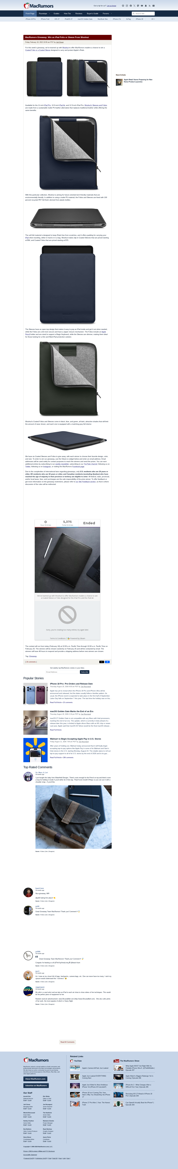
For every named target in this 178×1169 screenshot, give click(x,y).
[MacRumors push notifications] (146, 5)
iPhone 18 (139, 19)
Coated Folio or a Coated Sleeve (37, 50)
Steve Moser (27, 1137)
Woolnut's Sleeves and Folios (96, 105)
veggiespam (40, 987)
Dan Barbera (27, 1129)
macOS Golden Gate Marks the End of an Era (71, 711)
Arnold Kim (27, 1096)
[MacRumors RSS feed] (149, 5)
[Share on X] (101, 662)
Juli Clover (60, 42)
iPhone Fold (45, 19)
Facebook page (78, 466)
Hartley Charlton (28, 1121)
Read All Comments (67, 1042)
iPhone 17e (117, 19)
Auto (60, 1158)
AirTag (128, 19)
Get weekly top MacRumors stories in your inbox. (67, 668)
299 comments (68, 757)
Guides (56, 13)
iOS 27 (57, 19)
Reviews (78, 13)
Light (64, 1158)
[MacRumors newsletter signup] (153, 5)
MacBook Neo (103, 19)
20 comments (68, 702)
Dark (68, 1158)
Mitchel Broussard (29, 1112)
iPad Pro (47, 105)
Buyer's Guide (92, 13)
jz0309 (37, 952)
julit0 (37, 906)
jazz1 (37, 971)
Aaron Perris (47, 1137)
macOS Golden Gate (85, 19)
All (153, 19)
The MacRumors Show (129, 1061)
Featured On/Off (29, 1158)
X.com (29, 1100)
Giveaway (33, 656)
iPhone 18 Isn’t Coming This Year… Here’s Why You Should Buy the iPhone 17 (96, 1095)
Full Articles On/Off (41, 1158)
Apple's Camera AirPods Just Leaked (95, 1068)
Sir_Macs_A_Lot (41, 772)
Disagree (51, 851)
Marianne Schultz (48, 1121)
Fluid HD (54, 1158)
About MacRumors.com (35, 1079)
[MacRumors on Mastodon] (138, 5)
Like (46, 851)
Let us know (111, 6)
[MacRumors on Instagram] (127, 5)
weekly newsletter (62, 464)
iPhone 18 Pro (31, 19)
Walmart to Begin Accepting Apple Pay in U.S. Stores (75, 739)
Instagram (47, 466)
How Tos (67, 13)
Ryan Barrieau (47, 1129)
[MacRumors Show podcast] (123, 5)
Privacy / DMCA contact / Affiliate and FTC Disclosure (39, 1151)
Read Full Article (56, 702)
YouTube (78, 1061)
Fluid (49, 1158)
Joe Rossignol (86, 686)
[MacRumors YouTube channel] (142, 5)
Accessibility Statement (30, 1154)
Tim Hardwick (47, 1112)
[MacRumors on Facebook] (131, 5)
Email (25, 1100)
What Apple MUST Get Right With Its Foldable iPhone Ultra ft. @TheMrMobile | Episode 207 (140, 1068)
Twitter (27, 466)
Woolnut (65, 48)
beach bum (39, 888)
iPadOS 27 (68, 19)
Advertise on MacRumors (36, 1085)
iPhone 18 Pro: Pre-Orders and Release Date (71, 684)
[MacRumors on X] (134, 5)
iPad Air (62, 105)
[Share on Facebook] (107, 662)
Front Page (30, 13)
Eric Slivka (46, 1096)
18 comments (31, 662)
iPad (27, 238)
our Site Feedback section (86, 482)
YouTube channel (90, 464)
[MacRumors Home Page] (38, 5)
